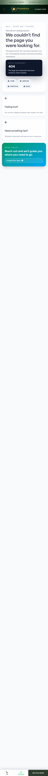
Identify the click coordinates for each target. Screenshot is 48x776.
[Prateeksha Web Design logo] (20, 9)
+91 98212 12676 (40, 9)
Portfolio (14, 86)
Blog (28, 86)
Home (12, 81)
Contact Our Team (14, 160)
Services (25, 81)
